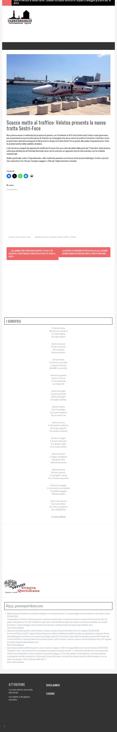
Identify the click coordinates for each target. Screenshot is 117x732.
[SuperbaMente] (21, 17)
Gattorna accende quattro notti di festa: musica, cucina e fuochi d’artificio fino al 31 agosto (47, 631)
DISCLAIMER (53, 685)
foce (46, 237)
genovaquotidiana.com (29, 605)
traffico (66, 237)
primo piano (21, 237)
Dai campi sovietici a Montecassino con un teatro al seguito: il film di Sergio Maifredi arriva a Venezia (52, 648)
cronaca (11, 237)
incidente (53, 237)
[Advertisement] (58, 30)
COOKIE (50, 693)
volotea (73, 237)
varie (29, 237)
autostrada (39, 237)
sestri (60, 237)
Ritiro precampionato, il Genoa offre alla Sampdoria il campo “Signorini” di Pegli (55, 3)
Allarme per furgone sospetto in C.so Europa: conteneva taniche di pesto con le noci (32, 254)
